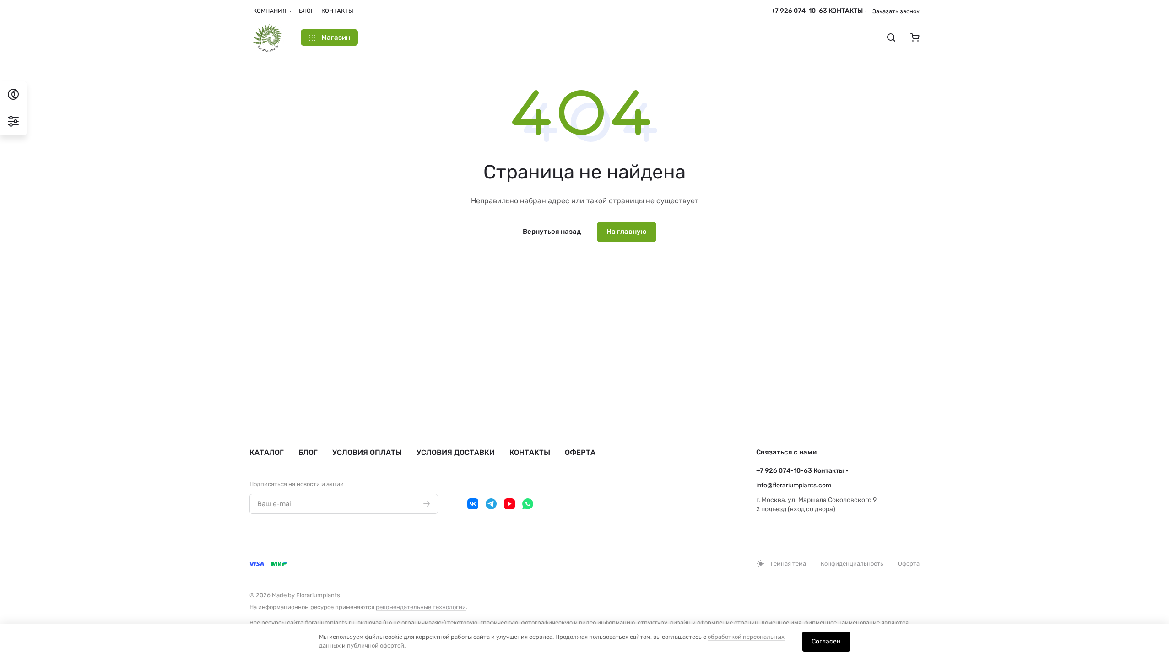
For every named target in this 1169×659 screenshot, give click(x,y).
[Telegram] (491, 503)
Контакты (529, 452)
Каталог (266, 452)
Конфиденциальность (852, 563)
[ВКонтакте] (472, 503)
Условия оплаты (367, 452)
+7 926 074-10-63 (817, 11)
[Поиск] (891, 37)
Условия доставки (456, 452)
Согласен (826, 641)
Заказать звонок (896, 11)
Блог (308, 452)
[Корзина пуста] (915, 37)
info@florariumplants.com (793, 485)
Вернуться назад (552, 231)
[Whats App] (527, 503)
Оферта (580, 452)
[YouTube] (509, 503)
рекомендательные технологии (421, 607)
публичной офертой (375, 645)
